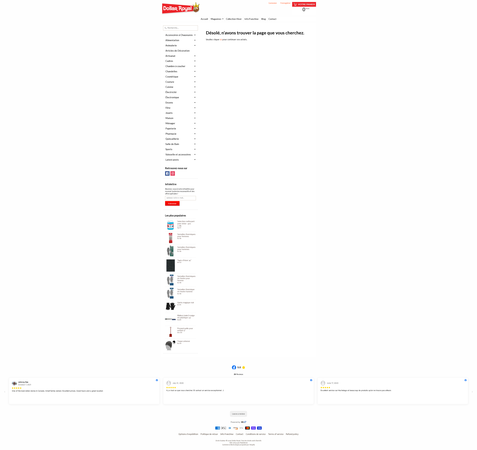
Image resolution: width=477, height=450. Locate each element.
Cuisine (169, 86)
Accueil (204, 19)
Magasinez (216, 19)
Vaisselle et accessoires (178, 154)
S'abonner (172, 203)
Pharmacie (170, 133)
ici (221, 39)
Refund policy (292, 434)
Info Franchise (251, 19)
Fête (167, 107)
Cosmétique (171, 76)
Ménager (170, 123)
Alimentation (172, 40)
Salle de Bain (172, 144)
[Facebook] (167, 173)
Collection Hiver (234, 19)
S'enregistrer (285, 3)
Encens (169, 102)
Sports (168, 149)
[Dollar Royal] (181, 8)
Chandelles (171, 71)
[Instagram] (172, 173)
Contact (272, 19)
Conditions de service (256, 434)
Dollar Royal (236, 441)
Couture (169, 81)
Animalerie (171, 45)
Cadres (169, 60)
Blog (263, 19)
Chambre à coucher (175, 66)
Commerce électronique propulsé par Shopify (238, 445)
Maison (169, 118)
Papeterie (170, 128)
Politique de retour (209, 434)
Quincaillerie (172, 138)
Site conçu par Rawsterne (238, 443)
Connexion (273, 3)
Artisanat (170, 55)
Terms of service (275, 434)
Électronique (172, 97)
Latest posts (172, 159)
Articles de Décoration (177, 50)
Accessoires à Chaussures (179, 35)
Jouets (169, 112)
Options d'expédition (188, 434)
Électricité (171, 92)
